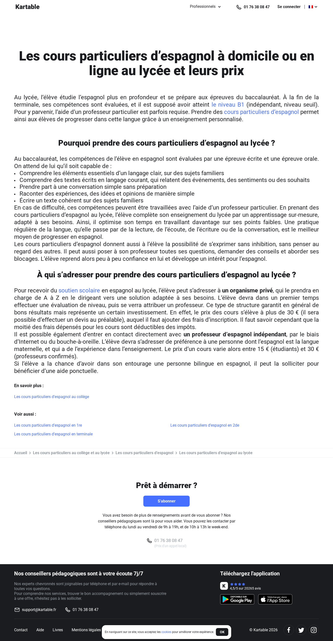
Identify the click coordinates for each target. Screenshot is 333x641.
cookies (166, 632)
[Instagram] (313, 630)
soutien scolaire (79, 290)
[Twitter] (301, 630)
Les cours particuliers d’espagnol (144, 453)
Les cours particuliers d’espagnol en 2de (204, 425)
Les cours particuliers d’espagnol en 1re (48, 425)
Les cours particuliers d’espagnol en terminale (53, 434)
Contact (21, 630)
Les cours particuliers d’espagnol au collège (51, 396)
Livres (58, 630)
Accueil (20, 453)
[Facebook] (289, 630)
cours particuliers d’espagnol (261, 112)
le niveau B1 (228, 104)
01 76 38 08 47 (257, 7)
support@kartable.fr (39, 609)
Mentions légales (86, 630)
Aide (40, 630)
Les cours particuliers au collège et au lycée (71, 453)
